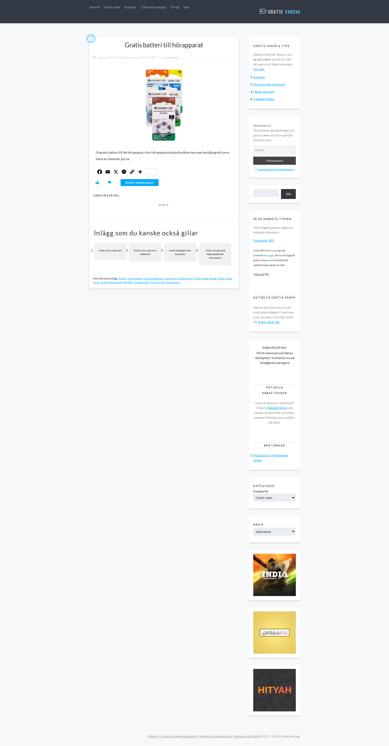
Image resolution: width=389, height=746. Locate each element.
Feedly (270, 255)
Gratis (122, 278)
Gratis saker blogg (205, 278)
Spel (186, 7)
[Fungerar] (97, 182)
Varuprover (173, 282)
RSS (271, 240)
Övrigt (175, 7)
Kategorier (260, 491)
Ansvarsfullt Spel (246, 736)
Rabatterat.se (276, 408)
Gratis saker (112, 7)
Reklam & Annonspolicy (215, 736)
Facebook (260, 240)
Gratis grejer (134, 278)
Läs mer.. (259, 69)
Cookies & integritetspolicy (178, 736)
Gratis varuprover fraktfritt (117, 282)
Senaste (94, 7)
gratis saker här (269, 322)
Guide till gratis (264, 92)
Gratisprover (141, 282)
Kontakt (259, 77)
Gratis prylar (185, 278)
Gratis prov (170, 278)
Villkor (152, 736)
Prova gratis (157, 282)
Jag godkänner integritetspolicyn (276, 169)
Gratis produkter (152, 278)
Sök (288, 194)
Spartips (130, 7)
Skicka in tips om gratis (269, 84)
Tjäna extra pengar (153, 7)
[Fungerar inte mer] (109, 182)
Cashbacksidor (263, 99)
